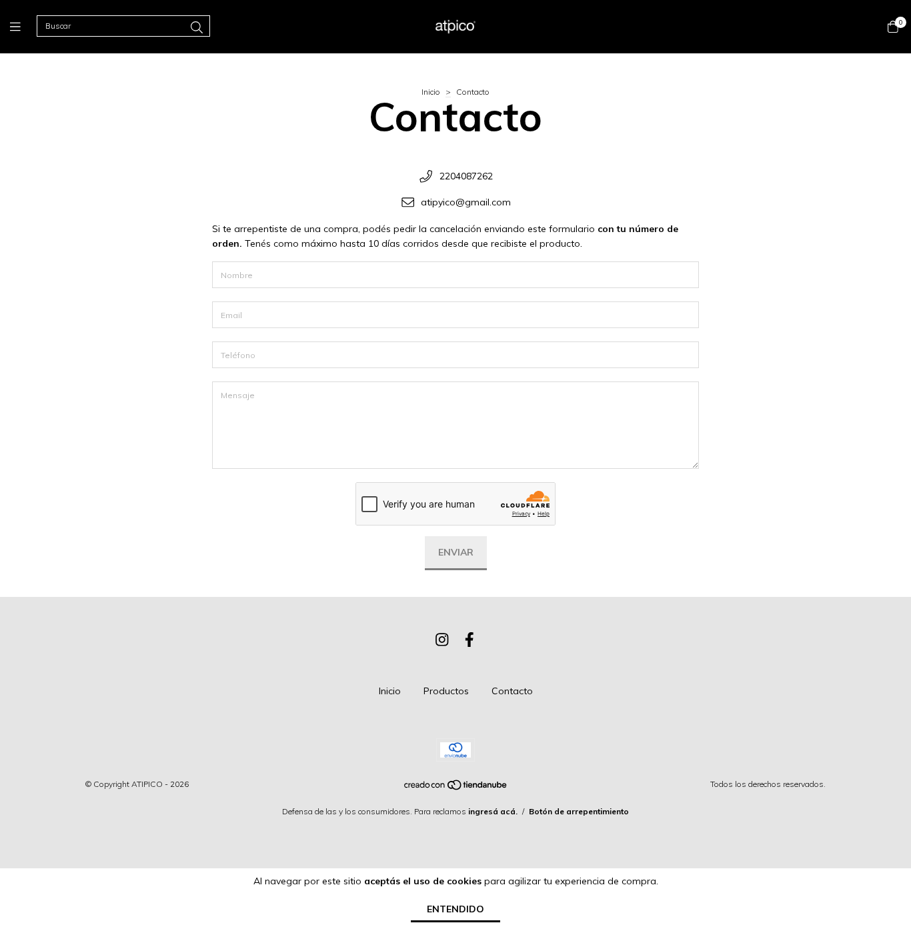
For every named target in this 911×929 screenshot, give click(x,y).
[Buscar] (197, 27)
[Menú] (23, 26)
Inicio (430, 92)
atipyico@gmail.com (466, 202)
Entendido (455, 909)
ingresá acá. (493, 811)
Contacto (512, 691)
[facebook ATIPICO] (469, 640)
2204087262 (466, 176)
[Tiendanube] (456, 788)
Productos (446, 691)
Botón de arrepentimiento (579, 811)
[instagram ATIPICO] (442, 640)
